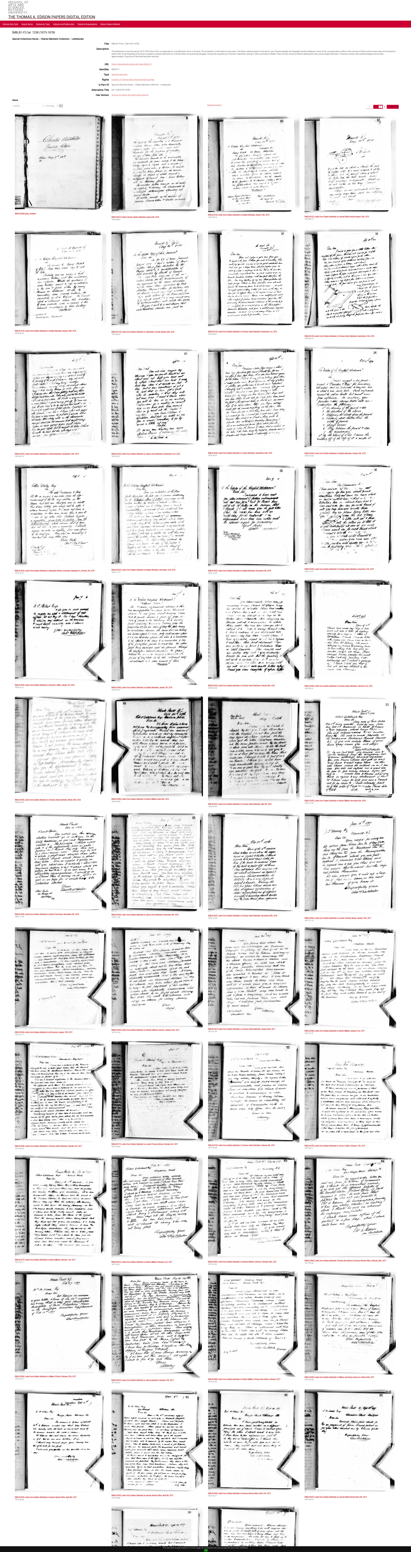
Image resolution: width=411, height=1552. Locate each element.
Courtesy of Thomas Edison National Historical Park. (133, 79)
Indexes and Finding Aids (63, 24)
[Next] (385, 107)
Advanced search (214, 105)
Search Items (27, 24)
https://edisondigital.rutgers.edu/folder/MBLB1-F (132, 64)
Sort (61, 106)
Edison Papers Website (110, 24)
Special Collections (119, 74)
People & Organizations (87, 24)
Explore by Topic (43, 24)
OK (206, 1550)
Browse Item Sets (10, 24)
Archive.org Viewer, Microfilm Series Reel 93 (130, 95)
